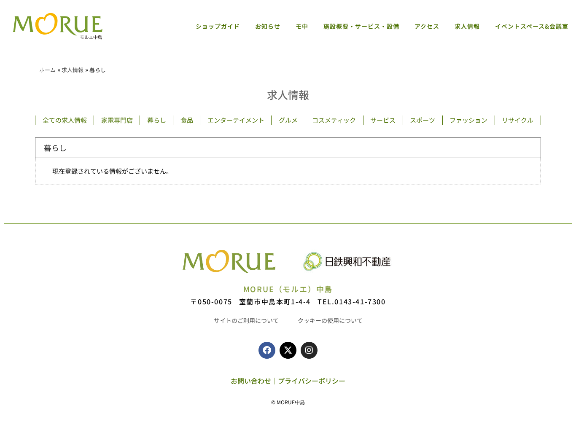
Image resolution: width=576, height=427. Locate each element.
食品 (186, 119)
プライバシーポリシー (311, 381)
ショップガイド (218, 26)
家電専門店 (117, 119)
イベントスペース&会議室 (531, 26)
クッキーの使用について (330, 320)
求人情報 (467, 26)
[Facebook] (266, 350)
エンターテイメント (235, 119)
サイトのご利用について (246, 320)
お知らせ (267, 26)
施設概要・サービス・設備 (361, 26)
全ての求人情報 (65, 119)
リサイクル (517, 119)
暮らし (156, 119)
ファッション (468, 119)
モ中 (302, 26)
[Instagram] (309, 350)
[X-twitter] (288, 350)
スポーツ (422, 119)
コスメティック (334, 119)
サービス (383, 119)
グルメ (288, 119)
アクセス (427, 26)
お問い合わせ (251, 381)
